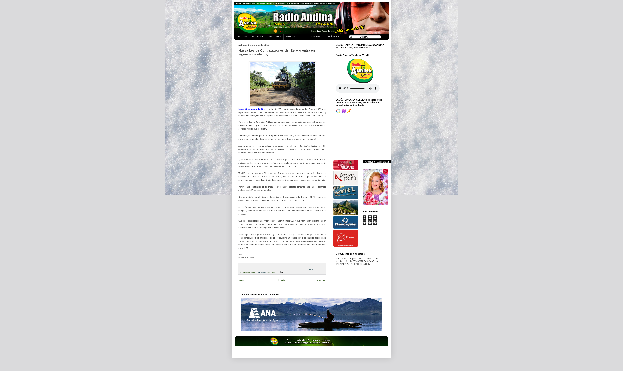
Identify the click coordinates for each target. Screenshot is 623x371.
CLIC (304, 37)
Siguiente (321, 280)
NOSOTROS (316, 37)
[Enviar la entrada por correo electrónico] (281, 272)
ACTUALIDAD (258, 37)
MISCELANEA (275, 37)
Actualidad (271, 272)
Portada (281, 280)
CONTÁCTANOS (332, 37)
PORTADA (242, 37)
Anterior (242, 280)
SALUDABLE (291, 37)
